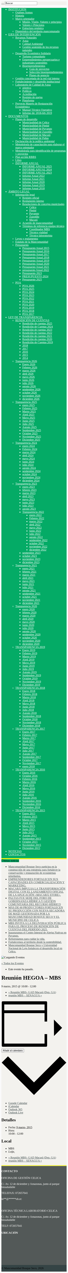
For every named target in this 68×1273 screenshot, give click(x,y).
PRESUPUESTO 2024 (35, 276)
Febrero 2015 (29, 816)
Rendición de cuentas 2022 (37, 332)
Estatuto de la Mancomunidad (31, 241)
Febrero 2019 (29, 653)
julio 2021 (27, 587)
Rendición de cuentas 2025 (37, 323)
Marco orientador (24, 18)
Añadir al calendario (13, 1050)
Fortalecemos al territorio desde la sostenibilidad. (35, 942)
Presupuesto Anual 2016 (35, 251)
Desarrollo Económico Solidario (33, 53)
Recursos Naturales (26, 37)
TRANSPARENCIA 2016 (30, 769)
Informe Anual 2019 (33, 185)
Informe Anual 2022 (33, 175)
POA (18, 282)
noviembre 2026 (31, 395)
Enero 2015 (28, 813)
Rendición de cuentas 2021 (37, 336)
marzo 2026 (28, 370)
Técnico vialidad (38, 232)
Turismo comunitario (33, 56)
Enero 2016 (28, 772)
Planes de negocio (39, 75)
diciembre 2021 (30, 603)
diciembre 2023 (30, 562)
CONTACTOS (16, 854)
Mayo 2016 (28, 788)
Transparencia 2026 (26, 361)
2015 (25, 354)
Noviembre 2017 (31, 763)
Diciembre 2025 (31, 439)
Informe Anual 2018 (33, 188)
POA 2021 (28, 301)
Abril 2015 (28, 822)
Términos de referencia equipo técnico (43, 226)
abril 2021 (27, 577)
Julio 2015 (28, 832)
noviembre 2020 (31, 640)
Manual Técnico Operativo (37, 109)
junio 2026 (28, 380)
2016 (25, 351)
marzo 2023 (28, 493)
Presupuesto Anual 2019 (35, 260)
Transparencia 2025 (26, 402)
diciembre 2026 (30, 398)
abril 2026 (27, 373)
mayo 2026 (28, 376)
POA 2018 (28, 310)
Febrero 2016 (29, 779)
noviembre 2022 (38, 546)
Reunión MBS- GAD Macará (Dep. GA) (32, 992)
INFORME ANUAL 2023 (37, 172)
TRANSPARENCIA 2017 (30, 728)
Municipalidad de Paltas (35, 138)
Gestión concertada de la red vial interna (37, 78)
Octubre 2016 (29, 775)
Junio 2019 (28, 665)
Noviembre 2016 (31, 804)
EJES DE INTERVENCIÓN (24, 34)
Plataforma (28, 100)
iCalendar (13, 1106)
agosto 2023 (29, 508)
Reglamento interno (33, 200)
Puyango (34, 213)
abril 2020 (27, 618)
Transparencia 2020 (26, 606)
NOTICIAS (15, 851)
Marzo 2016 (29, 782)
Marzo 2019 (29, 656)
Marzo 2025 (29, 411)
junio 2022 (35, 530)
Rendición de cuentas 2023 (37, 329)
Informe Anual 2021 (33, 178)
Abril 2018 (28, 700)
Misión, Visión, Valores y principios (42, 21)
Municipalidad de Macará (36, 135)
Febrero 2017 (29, 735)
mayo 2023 (28, 499)
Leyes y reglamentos (26, 238)
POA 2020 (28, 304)
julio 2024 (27, 464)
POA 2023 (28, 295)
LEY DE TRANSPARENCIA (25, 317)
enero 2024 (28, 446)
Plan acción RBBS (25, 157)
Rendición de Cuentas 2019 (37, 342)
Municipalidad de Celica (35, 122)
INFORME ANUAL (27, 163)
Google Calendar (17, 1103)
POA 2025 (28, 288)
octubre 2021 (29, 596)
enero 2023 (28, 486)
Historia (19, 15)
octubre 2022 (36, 543)
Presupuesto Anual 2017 (35, 254)
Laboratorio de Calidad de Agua (33, 84)
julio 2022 (34, 533)
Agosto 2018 (29, 713)
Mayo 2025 (28, 417)
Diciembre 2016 (31, 807)
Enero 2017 (28, 731)
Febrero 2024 (29, 449)
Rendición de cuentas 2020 (37, 339)
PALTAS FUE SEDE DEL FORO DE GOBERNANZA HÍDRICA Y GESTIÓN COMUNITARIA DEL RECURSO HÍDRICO (34, 901)
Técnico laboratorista (40, 235)
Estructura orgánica (33, 28)
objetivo (26, 87)
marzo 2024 (28, 452)
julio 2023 (27, 505)
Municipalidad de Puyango (37, 128)
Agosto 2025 (29, 427)
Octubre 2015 (29, 841)
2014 (25, 358)
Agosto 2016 (29, 797)
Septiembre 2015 (31, 838)
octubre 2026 (29, 392)
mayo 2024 (28, 458)
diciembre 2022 (37, 549)
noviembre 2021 (31, 599)
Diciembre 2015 (31, 848)
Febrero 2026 (29, 367)
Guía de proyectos (39, 69)
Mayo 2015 (28, 826)
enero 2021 (28, 568)
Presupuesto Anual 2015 (35, 248)
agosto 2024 (29, 468)
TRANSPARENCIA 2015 (30, 810)
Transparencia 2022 (33, 511)
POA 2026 (28, 285)
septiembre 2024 (31, 471)
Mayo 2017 (28, 744)
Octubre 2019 (29, 678)
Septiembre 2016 (31, 801)
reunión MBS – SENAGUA (25, 995)
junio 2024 (28, 461)
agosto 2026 (29, 386)
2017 (25, 348)
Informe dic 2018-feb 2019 (37, 113)
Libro (18, 160)
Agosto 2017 (29, 753)
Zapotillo (34, 216)
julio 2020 (27, 628)
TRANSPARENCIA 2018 (30, 687)
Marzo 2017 (29, 738)
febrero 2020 (29, 612)
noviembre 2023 (31, 559)
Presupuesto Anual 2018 (35, 257)
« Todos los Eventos (12, 963)
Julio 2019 (28, 669)
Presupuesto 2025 (32, 279)
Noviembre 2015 (31, 844)
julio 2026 (27, 383)
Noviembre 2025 (31, 436)
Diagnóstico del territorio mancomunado (37, 31)
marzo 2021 (28, 574)
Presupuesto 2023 (32, 273)
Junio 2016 (28, 791)
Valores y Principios (33, 25)
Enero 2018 (28, 691)
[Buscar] (2, 4)
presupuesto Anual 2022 (35, 270)
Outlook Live (15, 1112)
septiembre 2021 (31, 593)
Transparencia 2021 (26, 565)
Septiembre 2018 (31, 716)
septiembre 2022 (38, 540)
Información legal (25, 194)
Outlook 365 (15, 1109)
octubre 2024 (29, 474)
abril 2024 (27, 455)
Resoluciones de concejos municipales (43, 204)
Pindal (32, 210)
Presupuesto (22, 244)
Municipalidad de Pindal (35, 125)
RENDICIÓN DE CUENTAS (32, 320)
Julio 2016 (28, 794)
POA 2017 (28, 314)
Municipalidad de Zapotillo (37, 131)
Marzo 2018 (29, 697)
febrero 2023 (29, 490)
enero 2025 (28, 405)
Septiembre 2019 (31, 675)
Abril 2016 (28, 785)
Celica (32, 207)
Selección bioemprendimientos (46, 72)
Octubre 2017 (29, 760)
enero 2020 (28, 609)
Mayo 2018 (28, 703)
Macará (33, 219)
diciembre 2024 (30, 480)
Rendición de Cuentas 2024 (37, 326)
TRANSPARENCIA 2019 (30, 647)
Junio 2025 (28, 420)
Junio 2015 (28, 829)
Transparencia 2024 (26, 442)
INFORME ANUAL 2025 (37, 166)
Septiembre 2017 (31, 757)
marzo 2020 (28, 615)
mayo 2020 (28, 621)
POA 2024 (28, 292)
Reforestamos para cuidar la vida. (26, 938)
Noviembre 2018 (31, 722)
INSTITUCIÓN (17, 9)
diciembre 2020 (30, 643)
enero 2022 (35, 515)
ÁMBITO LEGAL (19, 191)
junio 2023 (28, 502)
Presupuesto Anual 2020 (35, 263)
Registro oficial (30, 197)
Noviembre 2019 (31, 681)
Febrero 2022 (36, 518)
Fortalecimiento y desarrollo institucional (37, 81)
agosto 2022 (36, 537)
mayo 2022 (35, 527)
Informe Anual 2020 (33, 182)
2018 (25, 345)
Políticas (27, 91)
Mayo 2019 (28, 662)
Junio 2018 (28, 706)
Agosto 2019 (29, 672)
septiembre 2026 (31, 389)
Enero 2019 (28, 650)
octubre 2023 (29, 555)
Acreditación (29, 94)
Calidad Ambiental (32, 43)
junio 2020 (28, 625)
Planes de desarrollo (26, 119)
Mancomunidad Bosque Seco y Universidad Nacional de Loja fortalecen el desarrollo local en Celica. (35, 948)
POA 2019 (28, 307)
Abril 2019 (28, 659)
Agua (25, 40)
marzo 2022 (35, 521)
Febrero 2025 (29, 408)
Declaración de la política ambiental (35, 141)
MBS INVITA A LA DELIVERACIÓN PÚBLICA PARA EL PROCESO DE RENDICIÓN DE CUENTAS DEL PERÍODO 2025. (37, 926)
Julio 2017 (28, 750)
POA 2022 (28, 298)
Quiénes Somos (24, 12)
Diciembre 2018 (31, 725)
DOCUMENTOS (18, 116)
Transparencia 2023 (26, 483)
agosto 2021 (29, 590)
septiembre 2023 (31, 552)
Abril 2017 (28, 741)
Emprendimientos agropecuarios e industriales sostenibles (41, 61)
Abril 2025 (28, 414)
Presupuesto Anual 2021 (35, 266)
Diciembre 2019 (31, 684)
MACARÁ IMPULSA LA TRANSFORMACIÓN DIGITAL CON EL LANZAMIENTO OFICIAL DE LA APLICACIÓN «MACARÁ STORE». (36, 891)
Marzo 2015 (29, 819)
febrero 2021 (29, 571)
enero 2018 (28, 766)
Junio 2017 (28, 747)
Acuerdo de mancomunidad (37, 222)
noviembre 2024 (31, 477)
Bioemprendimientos (33, 65)
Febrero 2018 (29, 694)
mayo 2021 (28, 581)
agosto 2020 (29, 631)
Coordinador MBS (39, 229)
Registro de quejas (32, 97)
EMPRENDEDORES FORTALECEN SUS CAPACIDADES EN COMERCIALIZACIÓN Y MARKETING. (36, 882)
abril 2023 (27, 496)
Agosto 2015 (29, 835)
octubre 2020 (29, 637)
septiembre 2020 (31, 634)
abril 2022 (34, 524)
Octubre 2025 (29, 433)
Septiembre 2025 (31, 430)
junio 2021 (28, 584)
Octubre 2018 (29, 719)
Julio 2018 (28, 709)
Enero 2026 (28, 364)
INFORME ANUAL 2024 (37, 169)
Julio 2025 (28, 424)
